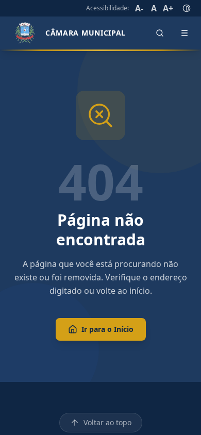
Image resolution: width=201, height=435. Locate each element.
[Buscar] (160, 33)
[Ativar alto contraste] (186, 8)
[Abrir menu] (184, 33)
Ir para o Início (107, 329)
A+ (168, 8)
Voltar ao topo (107, 422)
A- (139, 8)
